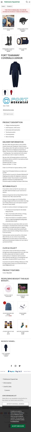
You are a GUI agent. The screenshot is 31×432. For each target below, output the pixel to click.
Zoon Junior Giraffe (8, 28)
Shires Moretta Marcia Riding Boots (8, 49)
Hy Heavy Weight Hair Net (8, 332)
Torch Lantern (23, 48)
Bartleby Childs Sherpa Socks (23, 332)
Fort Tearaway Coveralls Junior (6, 355)
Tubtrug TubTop (8, 295)
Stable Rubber (22, 313)
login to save (9, 114)
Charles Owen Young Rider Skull (22, 29)
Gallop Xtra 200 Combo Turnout (23, 296)
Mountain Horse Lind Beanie (8, 314)
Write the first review (8, 110)
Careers (7, 390)
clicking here (15, 421)
